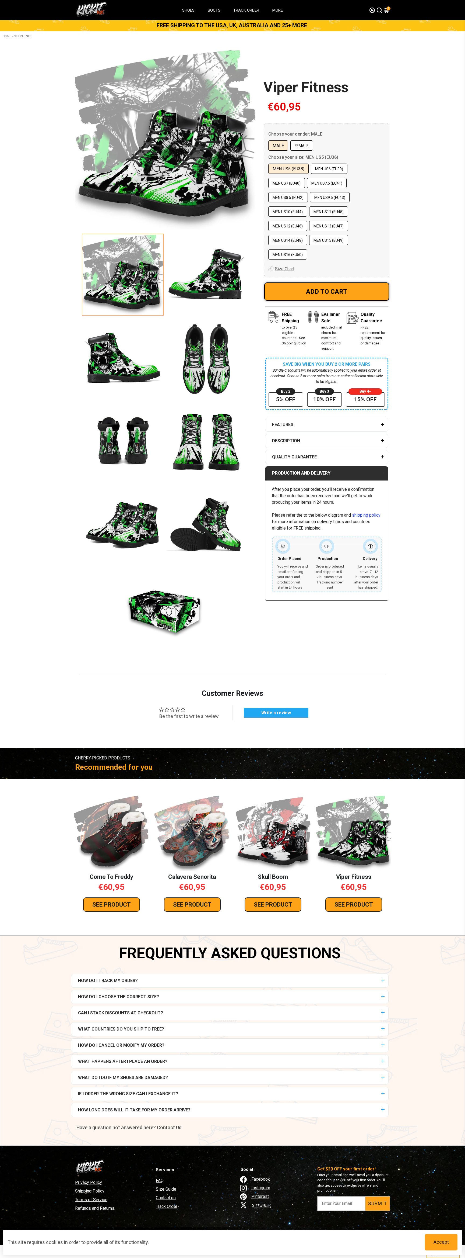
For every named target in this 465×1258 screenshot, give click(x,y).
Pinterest (260, 1196)
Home (7, 36)
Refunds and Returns (94, 1208)
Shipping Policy (89, 1191)
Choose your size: (303, 157)
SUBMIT (377, 1203)
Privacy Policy (88, 1182)
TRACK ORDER (246, 10)
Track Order (166, 1206)
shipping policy (366, 515)
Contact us (166, 1197)
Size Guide (166, 1189)
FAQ (160, 1180)
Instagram (260, 1187)
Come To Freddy (111, 876)
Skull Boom (273, 876)
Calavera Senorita (192, 876)
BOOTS (214, 10)
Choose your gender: (295, 134)
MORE (277, 10)
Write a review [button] (276, 712)
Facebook (260, 1179)
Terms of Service (91, 1199)
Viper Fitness (305, 87)
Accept (441, 1242)
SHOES (188, 10)
